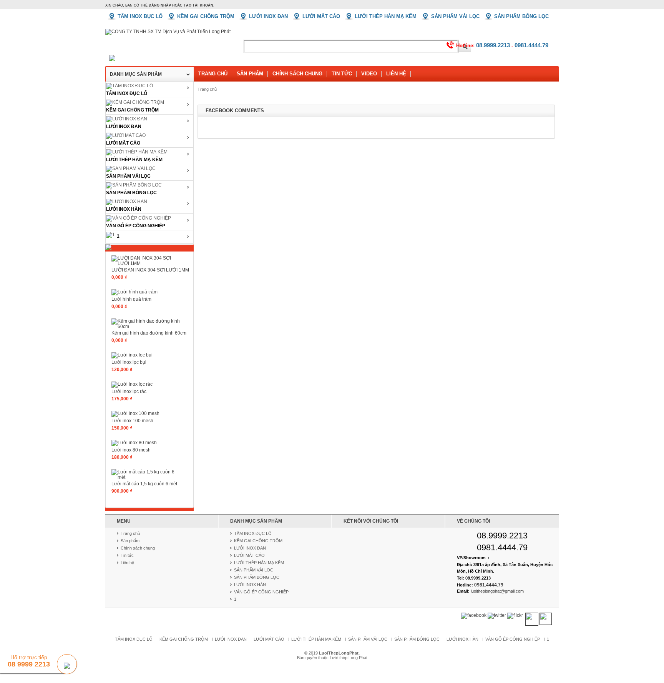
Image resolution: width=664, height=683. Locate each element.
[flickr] (515, 616)
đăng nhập (160, 5)
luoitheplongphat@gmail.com (497, 591)
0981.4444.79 (531, 45)
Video (369, 74)
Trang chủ (212, 74)
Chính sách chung (297, 74)
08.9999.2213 (493, 45)
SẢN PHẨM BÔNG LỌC (131, 192)
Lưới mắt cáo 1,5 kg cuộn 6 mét (144, 483)
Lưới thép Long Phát (348, 657)
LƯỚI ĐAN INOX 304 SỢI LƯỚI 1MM (150, 270)
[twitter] (497, 616)
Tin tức (342, 74)
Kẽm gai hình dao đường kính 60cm (148, 333)
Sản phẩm (250, 74)
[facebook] (473, 616)
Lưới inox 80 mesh (131, 450)
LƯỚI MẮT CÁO (123, 143)
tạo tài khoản (198, 5)
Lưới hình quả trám (131, 299)
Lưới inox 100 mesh (132, 420)
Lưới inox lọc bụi (128, 362)
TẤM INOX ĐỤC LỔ (126, 93)
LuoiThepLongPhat (339, 653)
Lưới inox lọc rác (128, 391)
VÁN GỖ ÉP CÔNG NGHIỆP (135, 225)
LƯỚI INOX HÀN (123, 209)
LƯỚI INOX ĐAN (123, 126)
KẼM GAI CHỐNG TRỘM (132, 110)
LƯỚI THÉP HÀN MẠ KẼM (134, 159)
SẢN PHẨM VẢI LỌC (128, 176)
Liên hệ (396, 74)
